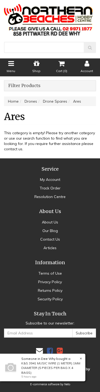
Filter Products (24, 85)
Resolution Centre (50, 196)
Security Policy (50, 299)
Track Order (50, 188)
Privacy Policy (50, 281)
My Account (50, 179)
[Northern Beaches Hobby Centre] (50, 17)
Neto (67, 384)
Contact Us (50, 239)
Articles (50, 247)
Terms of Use (50, 273)
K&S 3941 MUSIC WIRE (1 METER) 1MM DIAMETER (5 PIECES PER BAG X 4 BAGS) (50, 367)
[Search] (90, 47)
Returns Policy (50, 290)
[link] (50, 350)
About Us (50, 222)
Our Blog (50, 230)
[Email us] (39, 350)
